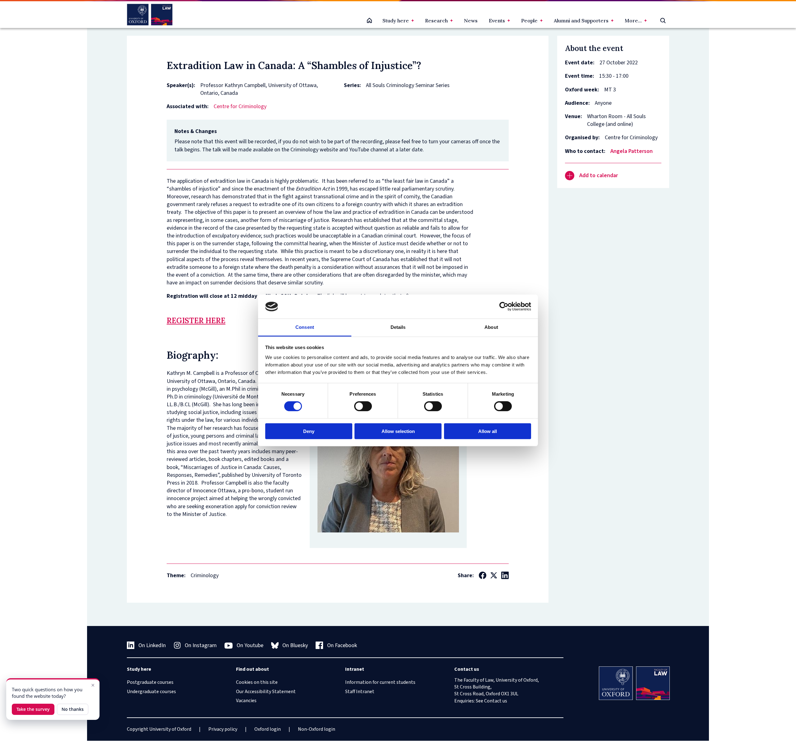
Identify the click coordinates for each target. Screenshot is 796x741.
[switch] (363, 406)
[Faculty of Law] (150, 14)
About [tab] (491, 327)
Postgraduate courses (150, 682)
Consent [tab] (304, 327)
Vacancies (246, 700)
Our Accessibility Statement (266, 691)
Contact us (495, 700)
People (529, 20)
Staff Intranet (359, 691)
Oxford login (267, 729)
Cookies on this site (257, 682)
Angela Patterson (631, 151)
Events (497, 20)
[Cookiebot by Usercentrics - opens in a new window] (504, 306)
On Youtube (250, 645)
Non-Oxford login (316, 729)
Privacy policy (222, 729)
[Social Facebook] (482, 575)
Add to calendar (598, 175)
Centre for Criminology (240, 106)
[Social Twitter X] (493, 575)
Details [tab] (398, 327)
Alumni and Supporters (581, 20)
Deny (308, 431)
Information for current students (380, 682)
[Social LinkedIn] (505, 575)
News (471, 20)
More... (633, 20)
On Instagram (201, 645)
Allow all (487, 431)
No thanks (73, 709)
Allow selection (398, 431)
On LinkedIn (152, 645)
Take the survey (33, 709)
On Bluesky (295, 645)
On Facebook (342, 645)
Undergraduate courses (151, 691)
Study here (395, 20)
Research (436, 20)
